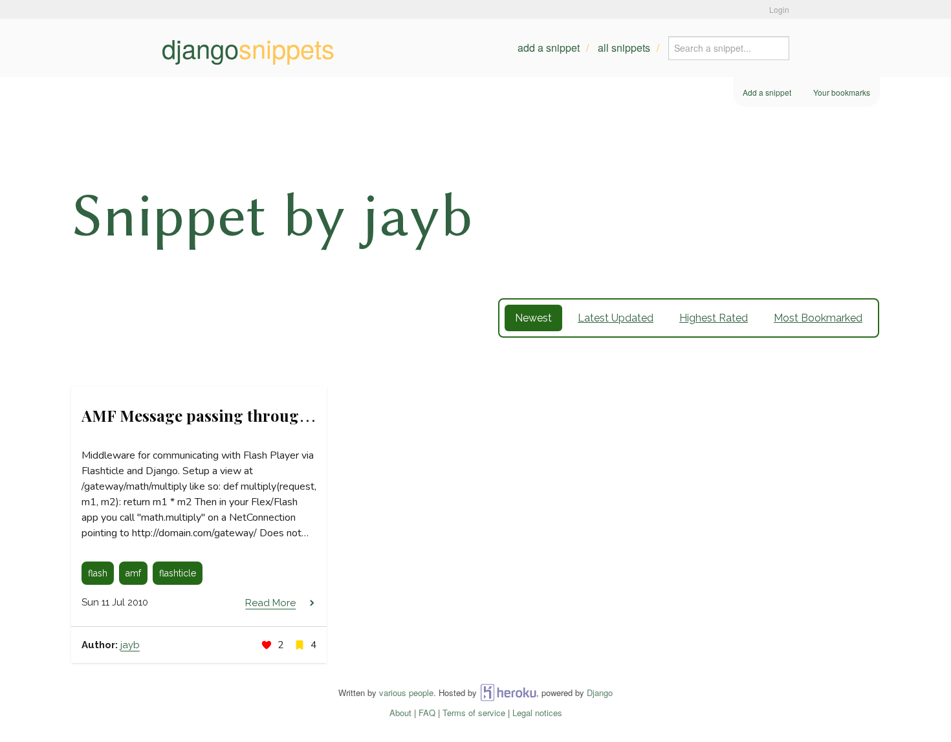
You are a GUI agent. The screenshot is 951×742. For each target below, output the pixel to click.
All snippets (624, 47)
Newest (533, 318)
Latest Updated (615, 318)
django (248, 48)
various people (406, 692)
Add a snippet (549, 47)
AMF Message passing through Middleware (241, 415)
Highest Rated (713, 318)
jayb (130, 645)
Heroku (508, 692)
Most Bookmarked (818, 318)
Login (779, 9)
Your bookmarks (841, 92)
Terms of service (474, 712)
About (400, 712)
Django (600, 692)
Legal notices (537, 712)
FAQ (427, 712)
